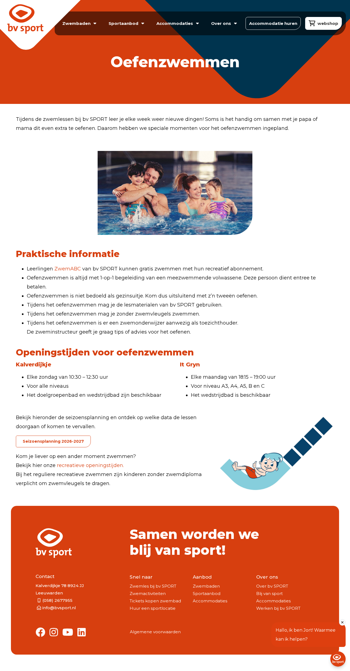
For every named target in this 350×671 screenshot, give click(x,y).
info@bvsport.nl (59, 607)
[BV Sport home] (37, 26)
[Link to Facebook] (40, 632)
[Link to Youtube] (67, 632)
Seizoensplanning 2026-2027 (53, 441)
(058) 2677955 (57, 600)
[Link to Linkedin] (81, 632)
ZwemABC (67, 269)
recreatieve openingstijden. (90, 465)
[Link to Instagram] (53, 632)
